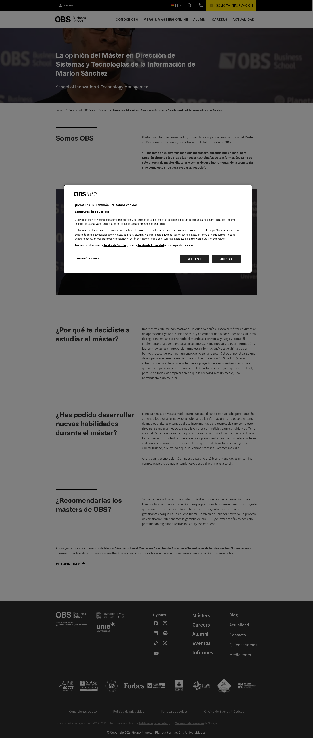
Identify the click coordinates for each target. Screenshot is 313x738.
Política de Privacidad (151, 245)
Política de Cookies (115, 245)
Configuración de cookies (87, 258)
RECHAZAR (194, 259)
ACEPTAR (226, 259)
